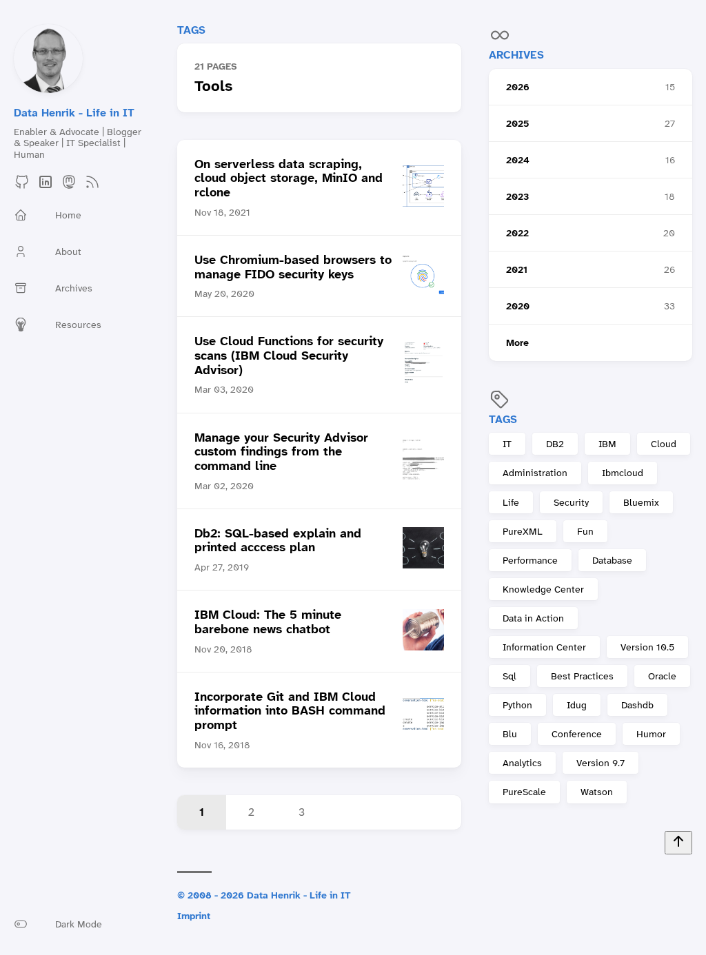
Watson (597, 791)
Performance (530, 560)
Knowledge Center (543, 589)
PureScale (524, 791)
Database (612, 560)
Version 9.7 (600, 763)
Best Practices (582, 676)
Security (571, 502)
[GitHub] (22, 186)
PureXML (523, 531)
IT (507, 444)
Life (511, 502)
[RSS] (92, 186)
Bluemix (641, 502)
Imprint (193, 916)
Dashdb (637, 705)
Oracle (662, 676)
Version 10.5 (647, 647)
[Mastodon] (69, 186)
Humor (651, 734)
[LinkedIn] (45, 186)
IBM (607, 444)
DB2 (555, 444)
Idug (577, 705)
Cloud (663, 444)
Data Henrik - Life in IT (74, 112)
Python (517, 705)
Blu (510, 734)
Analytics (522, 763)
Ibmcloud (622, 472)
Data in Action (533, 618)
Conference (577, 734)
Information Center (544, 647)
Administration (535, 472)
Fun (585, 531)
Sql (509, 676)
